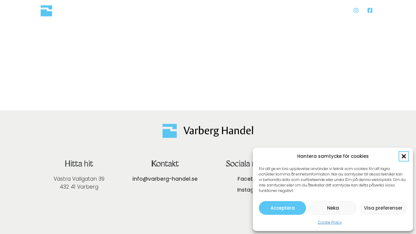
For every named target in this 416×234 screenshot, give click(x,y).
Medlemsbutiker (279, 10)
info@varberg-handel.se (165, 179)
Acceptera (282, 208)
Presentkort (180, 10)
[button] (404, 156)
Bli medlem (328, 10)
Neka (333, 208)
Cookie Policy (330, 222)
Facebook (251, 179)
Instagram (251, 189)
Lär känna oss (226, 10)
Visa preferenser (383, 208)
